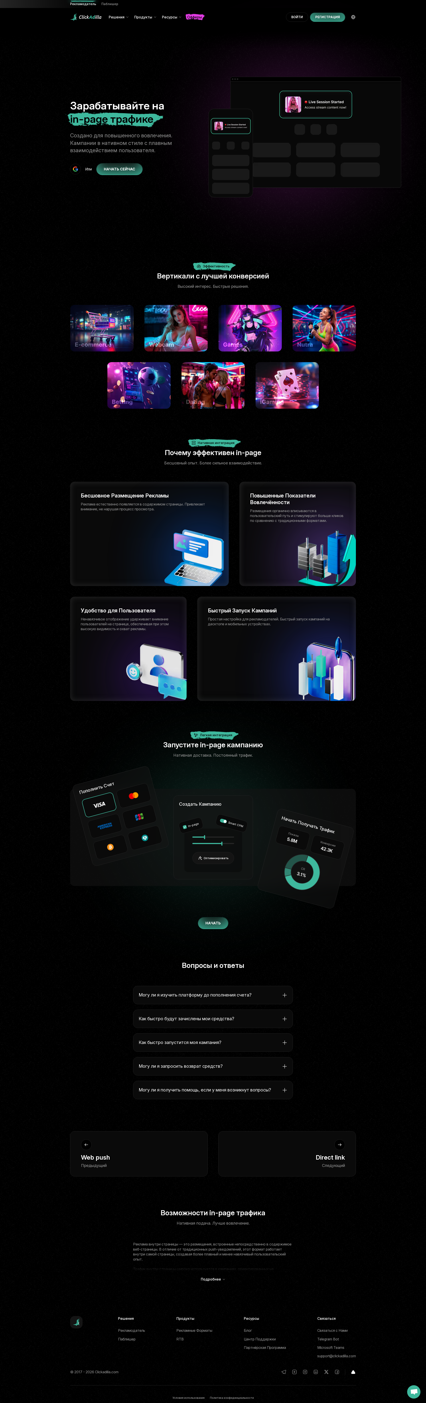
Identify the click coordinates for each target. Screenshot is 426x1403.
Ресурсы (169, 17)
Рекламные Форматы (194, 1330)
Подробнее (211, 1279)
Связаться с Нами (332, 1330)
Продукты (143, 17)
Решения (116, 17)
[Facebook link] (337, 1372)
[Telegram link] (283, 1372)
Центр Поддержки (260, 1339)
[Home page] (86, 17)
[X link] (326, 1372)
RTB (180, 1339)
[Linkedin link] (315, 1372)
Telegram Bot (328, 1339)
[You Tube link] (294, 1372)
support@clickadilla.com (336, 1356)
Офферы (194, 17)
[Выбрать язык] (353, 17)
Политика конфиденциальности (232, 1397)
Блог (248, 1330)
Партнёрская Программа (265, 1347)
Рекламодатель (131, 1330)
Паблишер (109, 4)
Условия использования (188, 1397)
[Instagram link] (305, 1372)
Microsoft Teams (330, 1347)
